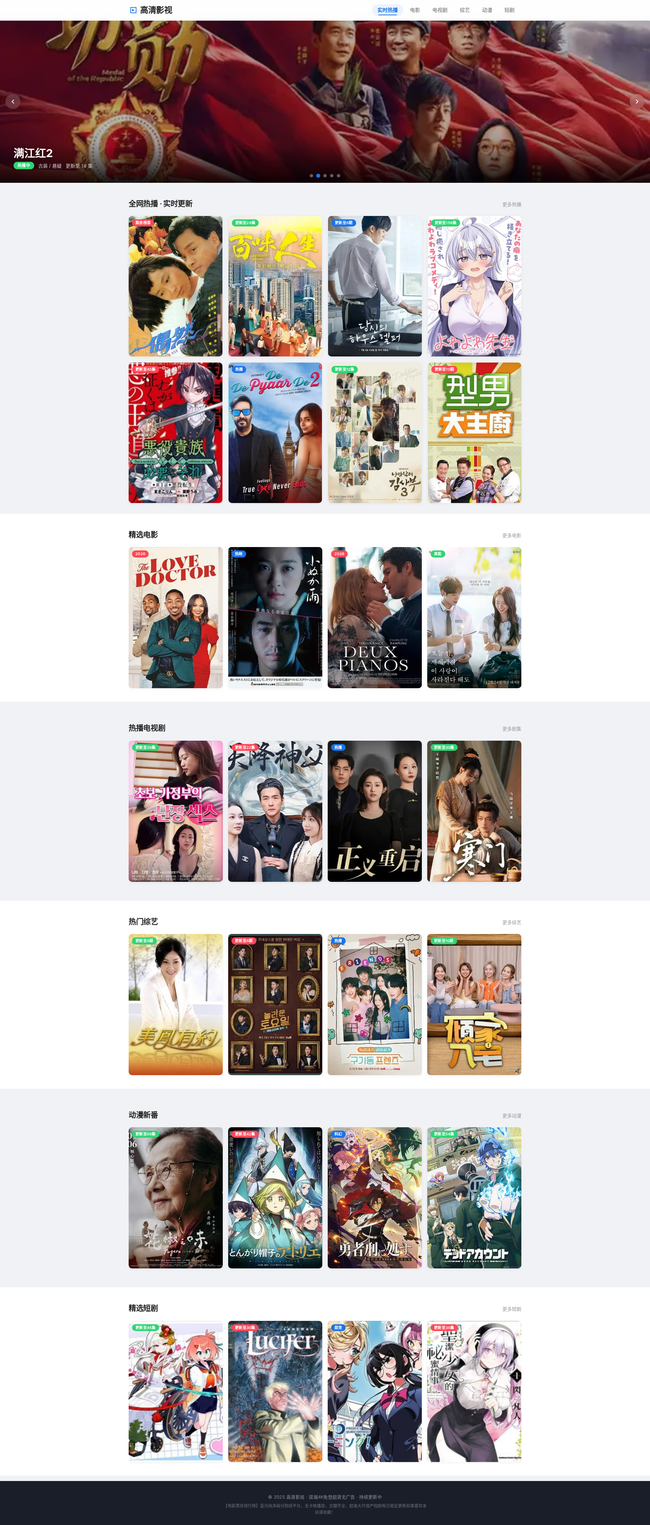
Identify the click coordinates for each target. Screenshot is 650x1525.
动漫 (487, 10)
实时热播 (387, 10)
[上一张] (12, 101)
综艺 (465, 10)
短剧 (509, 10)
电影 (415, 10)
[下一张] (637, 101)
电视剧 (440, 10)
